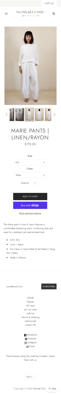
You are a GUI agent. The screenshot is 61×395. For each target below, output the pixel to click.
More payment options (30, 213)
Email (32, 346)
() (49, 3)
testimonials (30, 321)
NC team (30, 305)
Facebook (32, 334)
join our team (30, 309)
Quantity (25, 183)
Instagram (32, 342)
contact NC (30, 325)
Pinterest (31, 338)
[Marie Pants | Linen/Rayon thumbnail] (9, 115)
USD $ (29, 376)
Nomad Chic (39, 388)
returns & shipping (30, 317)
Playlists (30, 301)
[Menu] (6, 13)
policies (30, 313)
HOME (30, 298)
